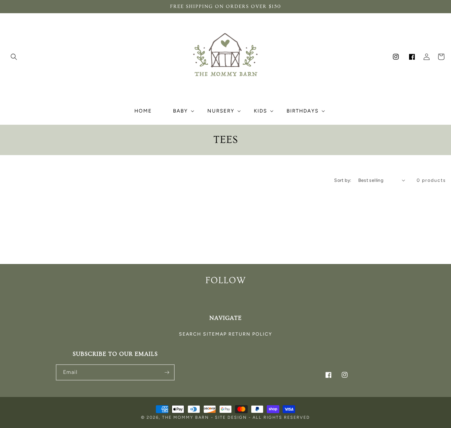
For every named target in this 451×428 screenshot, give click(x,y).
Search (190, 334)
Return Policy (250, 334)
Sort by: (342, 180)
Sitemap (215, 334)
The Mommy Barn (185, 417)
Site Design (231, 417)
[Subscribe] (166, 372)
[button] (14, 56)
